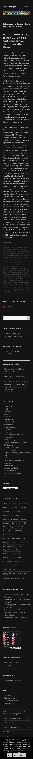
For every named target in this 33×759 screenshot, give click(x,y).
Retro (6, 455)
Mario (8, 257)
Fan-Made (22, 508)
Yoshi (7, 290)
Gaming (6, 519)
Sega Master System (10, 561)
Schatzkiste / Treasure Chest (14, 460)
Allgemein (14, 247)
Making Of (21, 523)
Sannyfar (7, 594)
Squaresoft (25, 272)
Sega (19, 558)
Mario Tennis (10, 259)
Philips (23, 266)
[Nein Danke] (31, 748)
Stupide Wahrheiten (11, 468)
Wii (27, 288)
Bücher (7, 412)
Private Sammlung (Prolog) (12, 718)
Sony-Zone (8, 465)
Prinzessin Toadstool (13, 270)
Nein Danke (19, 755)
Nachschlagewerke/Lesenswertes (16, 442)
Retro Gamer (9, 458)
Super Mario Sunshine (9, 284)
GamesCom (8, 424)
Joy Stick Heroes (12, 255)
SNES (16, 272)
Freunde (7, 417)
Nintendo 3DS (24, 261)
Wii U (4, 290)
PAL (4, 542)
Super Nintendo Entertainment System (14, 286)
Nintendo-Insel (22, 247)
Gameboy (16, 511)
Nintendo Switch (22, 265)
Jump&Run (20, 255)
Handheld (24, 253)
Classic (6, 414)
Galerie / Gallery (10, 422)
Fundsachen (8, 419)
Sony (19, 272)
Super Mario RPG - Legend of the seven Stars (16, 282)
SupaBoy (12, 565)
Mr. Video (17, 259)
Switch (5, 288)
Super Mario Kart (11, 280)
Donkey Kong (22, 251)
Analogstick (16, 249)
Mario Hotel (19, 257)
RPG (28, 270)
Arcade (23, 249)
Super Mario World (21, 284)
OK (9, 755)
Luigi (4, 257)
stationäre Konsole (8, 274)
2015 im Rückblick (20, 617)
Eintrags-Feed (9, 698)
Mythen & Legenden (11, 440)
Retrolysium (9, 6)
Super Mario (17, 274)
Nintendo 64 (6, 263)
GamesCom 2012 (10, 427)
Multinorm (24, 527)
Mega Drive (13, 527)
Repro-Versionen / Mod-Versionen (17, 453)
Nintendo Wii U (15, 266)
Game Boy (10, 253)
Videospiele (18, 288)
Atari (5, 504)
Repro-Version (8, 550)
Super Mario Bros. (14, 276)
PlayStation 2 (23, 542)
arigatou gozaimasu (9, 251)
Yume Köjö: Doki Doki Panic (18, 290)
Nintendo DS (15, 263)
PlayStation (6, 268)
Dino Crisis (12, 504)
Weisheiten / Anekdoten (13, 473)
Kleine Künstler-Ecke (10, 727)
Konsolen (7, 432)
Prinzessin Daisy (15, 268)
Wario (24, 288)
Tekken (6, 578)
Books (6, 409)
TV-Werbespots (10, 471)
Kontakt (7, 665)
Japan (4, 255)
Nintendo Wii (7, 266)
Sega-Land (8, 463)
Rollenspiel (23, 270)
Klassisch (7, 430)
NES (25, 259)
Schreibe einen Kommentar (20, 291)
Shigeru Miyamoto (8, 272)
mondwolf (8, 599)
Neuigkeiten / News (11, 351)
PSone (14, 546)
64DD (11, 249)
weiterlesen (7, 243)
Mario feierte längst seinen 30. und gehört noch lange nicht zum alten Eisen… (16, 41)
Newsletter (8, 354)
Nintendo (16, 261)
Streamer (6, 732)
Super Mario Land (22, 280)
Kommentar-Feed (11, 700)
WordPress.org (9, 703)
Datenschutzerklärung (12, 680)
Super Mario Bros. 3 (9, 278)
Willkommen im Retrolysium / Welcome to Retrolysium (14, 713)
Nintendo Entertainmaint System (15, 538)
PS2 (8, 546)
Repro (21, 546)
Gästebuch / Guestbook (12, 663)
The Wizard (10, 288)
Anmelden (8, 695)
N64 (21, 259)
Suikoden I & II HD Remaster (14, 377)
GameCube (16, 253)
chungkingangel (10, 605)
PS (4, 546)
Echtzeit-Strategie (10, 508)
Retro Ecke (7, 554)
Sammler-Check (9, 558)
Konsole (27, 255)
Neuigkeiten (8, 445)
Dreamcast (23, 504)
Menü (27, 6)
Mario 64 (12, 257)
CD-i (16, 251)
